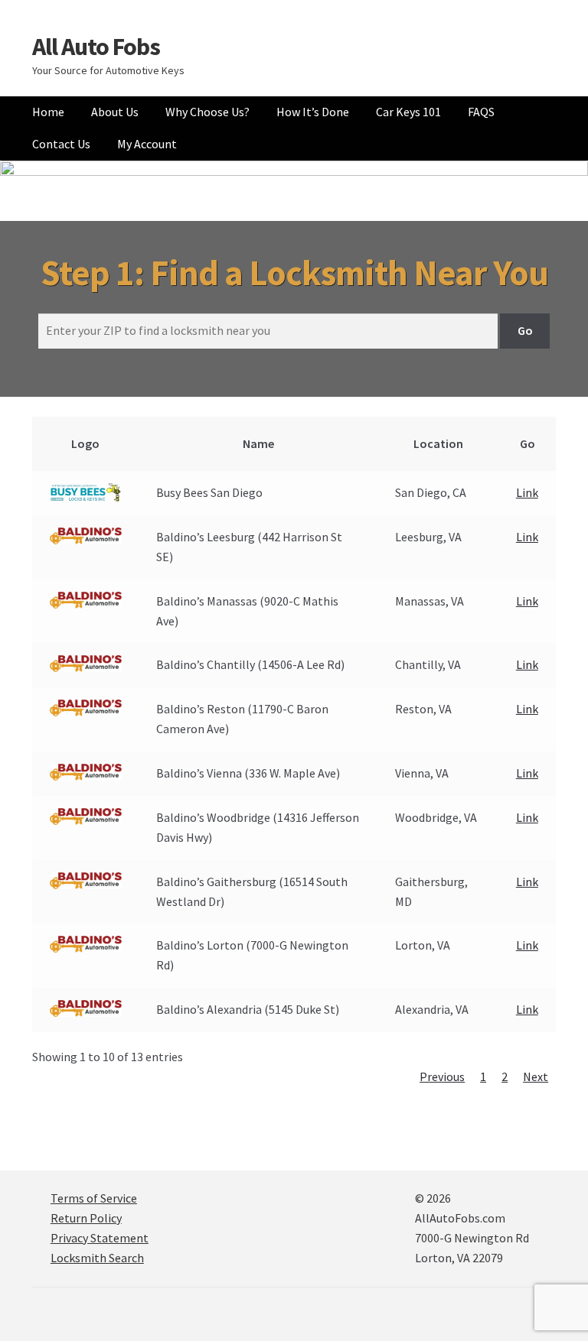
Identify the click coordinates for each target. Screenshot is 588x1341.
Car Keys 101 (408, 111)
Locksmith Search (97, 1257)
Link (527, 492)
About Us (115, 111)
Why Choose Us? (207, 111)
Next (535, 1076)
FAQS (481, 111)
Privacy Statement (100, 1237)
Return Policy (86, 1218)
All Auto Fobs (96, 46)
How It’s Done (312, 111)
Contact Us (61, 143)
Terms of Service (94, 1198)
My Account (147, 143)
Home (48, 111)
